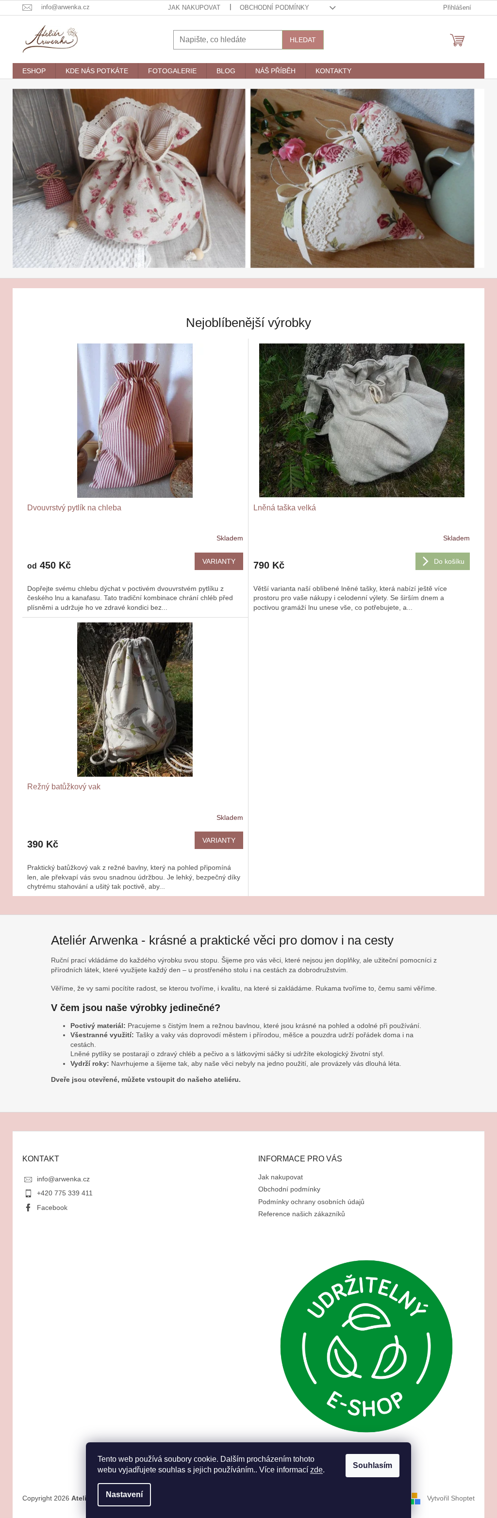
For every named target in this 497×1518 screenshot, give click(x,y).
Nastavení (124, 1494)
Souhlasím (372, 1465)
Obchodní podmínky (274, 7)
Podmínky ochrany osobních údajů (311, 1202)
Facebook (52, 1207)
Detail (219, 561)
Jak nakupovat (194, 7)
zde (316, 1470)
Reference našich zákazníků (301, 1214)
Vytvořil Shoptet (451, 1498)
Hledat (303, 40)
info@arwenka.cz (63, 1179)
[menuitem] (34, 71)
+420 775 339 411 (65, 1193)
